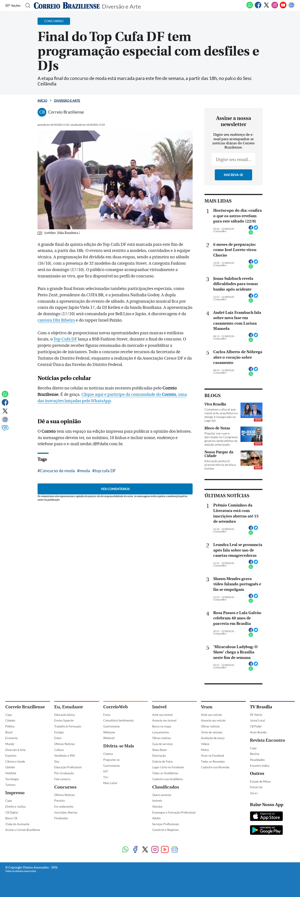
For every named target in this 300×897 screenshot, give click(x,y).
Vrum (206, 706)
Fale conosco (62, 779)
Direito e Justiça (15, 806)
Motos (205, 750)
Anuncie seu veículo (213, 720)
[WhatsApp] (249, 7)
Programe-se (111, 759)
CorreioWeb (115, 706)
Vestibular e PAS (64, 755)
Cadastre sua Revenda (215, 767)
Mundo (9, 744)
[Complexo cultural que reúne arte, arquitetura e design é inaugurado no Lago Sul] (251, 410)
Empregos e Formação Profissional (173, 812)
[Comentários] (5, 430)
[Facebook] (258, 7)
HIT (105, 771)
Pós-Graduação (64, 773)
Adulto (156, 818)
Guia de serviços (162, 744)
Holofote (10, 773)
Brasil (8, 732)
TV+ (106, 777)
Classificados (165, 787)
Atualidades (257, 759)
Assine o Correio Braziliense (22, 830)
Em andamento (63, 806)
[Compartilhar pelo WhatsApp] (251, 233)
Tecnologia (12, 779)
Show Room (159, 750)
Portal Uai (256, 787)
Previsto (59, 800)
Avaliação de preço (212, 738)
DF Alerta (256, 714)
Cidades (10, 720)
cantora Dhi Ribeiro (56, 320)
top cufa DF (105, 470)
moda (85, 470)
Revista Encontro (267, 740)
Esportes (10, 755)
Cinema (108, 754)
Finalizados (61, 818)
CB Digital (11, 812)
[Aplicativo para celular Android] (266, 830)
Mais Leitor (110, 783)
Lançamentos (160, 732)
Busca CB (11, 818)
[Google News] (291, 7)
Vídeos (205, 744)
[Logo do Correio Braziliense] (67, 5)
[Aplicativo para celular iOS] (266, 817)
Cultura (59, 750)
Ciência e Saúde (15, 761)
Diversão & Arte (15, 750)
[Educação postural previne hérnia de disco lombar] (251, 458)
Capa (8, 714)
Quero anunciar (162, 795)
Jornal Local (257, 720)
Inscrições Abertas (66, 812)
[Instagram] (274, 7)
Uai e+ (254, 793)
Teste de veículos (211, 732)
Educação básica (64, 714)
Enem (57, 738)
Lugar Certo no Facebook (168, 767)
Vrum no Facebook (212, 755)
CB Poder (256, 726)
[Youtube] (283, 7)
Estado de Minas (260, 781)
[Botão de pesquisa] (26, 5)
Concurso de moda (57, 470)
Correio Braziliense (25, 706)
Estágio (59, 732)
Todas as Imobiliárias (165, 773)
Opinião (10, 767)
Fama (106, 714)
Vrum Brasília (258, 732)
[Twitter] (266, 7)
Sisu (56, 761)
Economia (11, 738)
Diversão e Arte (121, 6)
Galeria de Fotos (162, 761)
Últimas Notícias (64, 744)
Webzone (109, 732)
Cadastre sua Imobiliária (167, 779)
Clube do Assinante (17, 824)
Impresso (15, 792)
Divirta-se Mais (118, 746)
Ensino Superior (64, 720)
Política (9, 726)
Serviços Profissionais (165, 824)
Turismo (10, 785)
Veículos (157, 806)
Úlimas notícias (161, 738)
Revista (254, 754)
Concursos (65, 787)
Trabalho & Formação (67, 726)
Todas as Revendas (213, 761)
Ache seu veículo (211, 714)
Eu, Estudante (68, 706)
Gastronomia (111, 726)
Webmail (108, 738)
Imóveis (157, 800)
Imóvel (159, 706)
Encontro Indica (259, 765)
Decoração (159, 755)
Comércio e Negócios (165, 830)
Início (42, 100)
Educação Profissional (67, 767)
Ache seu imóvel (162, 714)
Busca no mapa (161, 726)
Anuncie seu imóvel (164, 720)
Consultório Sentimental (118, 720)
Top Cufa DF (65, 339)
